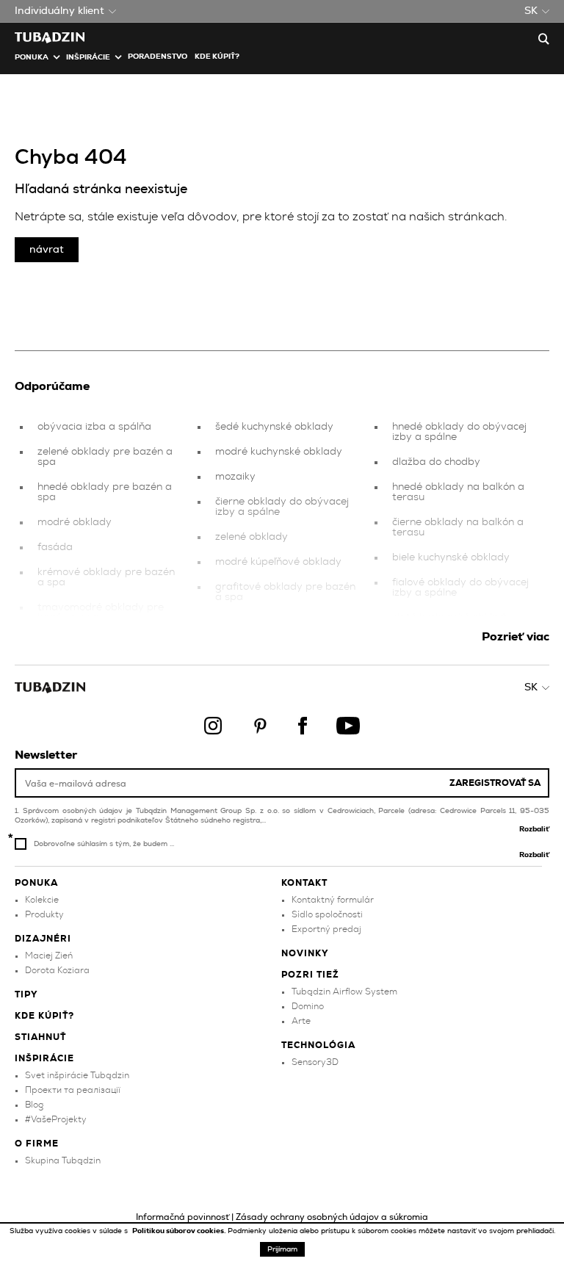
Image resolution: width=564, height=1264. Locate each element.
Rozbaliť (534, 829)
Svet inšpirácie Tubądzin (77, 1075)
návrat (46, 250)
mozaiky (235, 477)
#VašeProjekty (56, 1119)
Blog (34, 1104)
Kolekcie (42, 899)
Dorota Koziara (57, 970)
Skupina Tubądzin (63, 1160)
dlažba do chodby (436, 462)
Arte (301, 1020)
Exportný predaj (326, 929)
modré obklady (74, 522)
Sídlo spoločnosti (327, 914)
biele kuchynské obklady (451, 557)
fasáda (55, 547)
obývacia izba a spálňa (94, 427)
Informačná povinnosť (182, 1217)
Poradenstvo (157, 56)
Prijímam (282, 1249)
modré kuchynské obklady (278, 452)
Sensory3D (315, 1062)
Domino (308, 1006)
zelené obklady (251, 537)
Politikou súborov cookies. (180, 1231)
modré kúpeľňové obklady (278, 562)
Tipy (26, 994)
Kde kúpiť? (217, 56)
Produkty (44, 914)
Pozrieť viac (515, 637)
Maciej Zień (49, 955)
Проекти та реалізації (72, 1090)
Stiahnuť (40, 1037)
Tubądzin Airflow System (344, 991)
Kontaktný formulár (333, 899)
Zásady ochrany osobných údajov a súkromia (332, 1217)
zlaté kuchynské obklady (451, 618)
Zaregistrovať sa (494, 783)
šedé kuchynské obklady (274, 427)
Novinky (305, 953)
